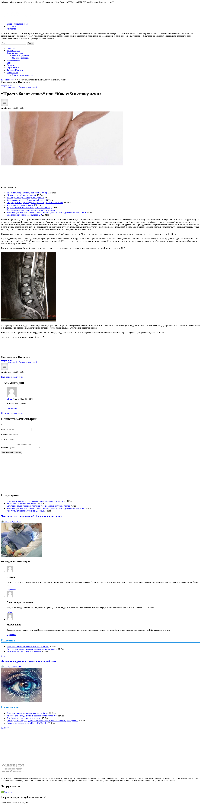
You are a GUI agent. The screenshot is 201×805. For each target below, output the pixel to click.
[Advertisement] (100, 174)
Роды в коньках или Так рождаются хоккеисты (28, 207)
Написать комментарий (12, 377)
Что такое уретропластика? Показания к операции (31, 516)
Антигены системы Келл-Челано (22, 503)
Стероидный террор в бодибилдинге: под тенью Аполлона (34, 202)
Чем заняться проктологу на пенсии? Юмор (27, 193)
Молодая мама (13, 60)
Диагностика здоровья (17, 24)
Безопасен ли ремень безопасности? (23, 215)
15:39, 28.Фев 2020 (11, 667)
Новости (11, 48)
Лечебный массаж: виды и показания (24, 651)
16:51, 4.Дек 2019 (11, 521)
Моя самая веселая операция (20, 205)
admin (9, 399)
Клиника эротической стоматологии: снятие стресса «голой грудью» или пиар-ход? (46, 212)
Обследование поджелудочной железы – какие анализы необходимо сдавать (42, 720)
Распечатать (8, 87)
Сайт (3, 439)
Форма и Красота (15, 70)
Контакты (11, 29)
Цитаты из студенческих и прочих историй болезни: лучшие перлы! (38, 506)
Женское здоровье (20, 55)
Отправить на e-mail (26, 87)
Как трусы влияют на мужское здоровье (25, 511)
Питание (11, 65)
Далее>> (11, 589)
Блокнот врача (13, 50)
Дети (9, 63)
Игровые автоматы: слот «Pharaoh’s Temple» (27, 723)
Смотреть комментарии (12, 413)
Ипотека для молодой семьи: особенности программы (32, 649)
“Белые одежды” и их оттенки (21, 195)
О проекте (11, 26)
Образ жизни (13, 68)
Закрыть (6, 792)
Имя (3, 429)
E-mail (4, 434)
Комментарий (8, 447)
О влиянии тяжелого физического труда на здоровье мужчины (36, 501)
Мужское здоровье (20, 58)
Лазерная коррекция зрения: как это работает (28, 646)
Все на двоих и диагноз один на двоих (25, 197)
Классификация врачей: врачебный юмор (26, 200)
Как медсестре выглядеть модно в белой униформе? (31, 210)
